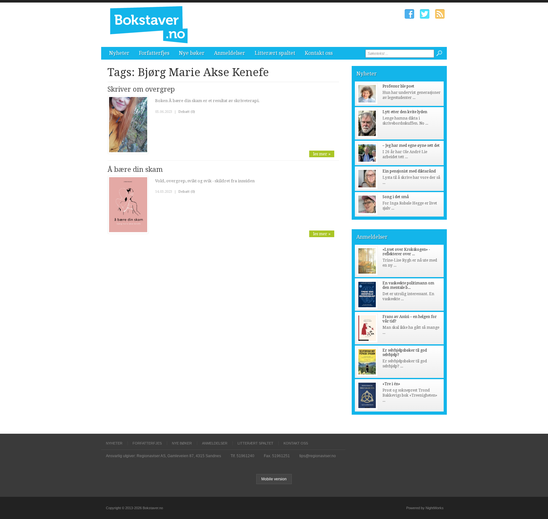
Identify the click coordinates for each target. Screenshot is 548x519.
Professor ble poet (398, 86)
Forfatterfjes (154, 53)
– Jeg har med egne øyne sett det (411, 145)
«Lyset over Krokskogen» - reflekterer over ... (406, 251)
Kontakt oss (319, 53)
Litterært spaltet (275, 53)
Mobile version (274, 479)
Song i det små (395, 197)
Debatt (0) (186, 112)
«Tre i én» (391, 384)
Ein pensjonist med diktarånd (409, 171)
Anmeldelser (229, 53)
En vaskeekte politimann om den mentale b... (408, 285)
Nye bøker (192, 53)
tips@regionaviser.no (317, 456)
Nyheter (119, 53)
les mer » (321, 154)
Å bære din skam (135, 169)
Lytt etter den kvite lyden (404, 112)
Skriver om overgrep (141, 89)
